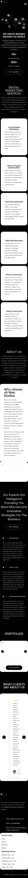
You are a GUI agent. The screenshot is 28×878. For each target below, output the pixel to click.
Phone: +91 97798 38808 (13, 823)
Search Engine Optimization (14, 167)
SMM (8, 418)
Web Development (14, 240)
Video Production (14, 311)
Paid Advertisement (14, 202)
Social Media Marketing (14, 128)
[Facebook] (2, 813)
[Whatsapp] (8, 813)
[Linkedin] (11, 813)
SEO (13, 416)
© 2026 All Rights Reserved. (21, 874)
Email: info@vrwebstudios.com (15, 819)
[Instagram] (14, 813)
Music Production (14, 274)
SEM (16, 416)
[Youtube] (5, 813)
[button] (14, 71)
